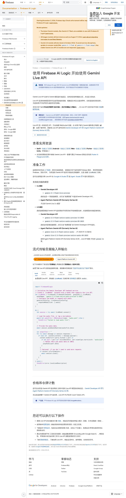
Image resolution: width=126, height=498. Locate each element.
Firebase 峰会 (65, 465)
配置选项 (36, 109)
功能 (100, 107)
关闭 (109, 25)
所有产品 (99, 486)
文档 (40, 2)
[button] (11, 38)
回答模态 (73, 279)
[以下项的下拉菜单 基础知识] (16, 12)
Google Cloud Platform (85, 486)
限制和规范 (44, 440)
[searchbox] (13, 19)
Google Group (98, 468)
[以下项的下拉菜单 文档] (44, 2)
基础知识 (11, 13)
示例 (57, 13)
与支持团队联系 (98, 462)
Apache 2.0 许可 (90, 444)
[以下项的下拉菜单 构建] (25, 2)
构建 (21, 2)
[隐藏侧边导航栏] (24, 494)
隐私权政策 (36, 494)
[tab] (36, 273)
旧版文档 (96, 478)
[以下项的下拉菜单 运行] (34, 2)
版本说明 (96, 471)
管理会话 (46, 428)
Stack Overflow (98, 465)
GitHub (31, 475)
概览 (3, 13)
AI (21, 13)
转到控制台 (114, 2)
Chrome (62, 486)
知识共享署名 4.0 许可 (59, 444)
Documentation (9, 8)
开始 (118, 25)
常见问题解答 (98, 475)
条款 (30, 494)
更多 (49, 2)
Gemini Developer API (45, 259)
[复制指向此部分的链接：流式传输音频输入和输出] (69, 249)
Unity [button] (77, 273)
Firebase (35, 68)
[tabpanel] (68, 324)
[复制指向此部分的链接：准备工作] (47, 165)
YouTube (63, 471)
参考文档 (50, 13)
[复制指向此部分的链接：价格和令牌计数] (57, 383)
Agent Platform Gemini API (66, 259)
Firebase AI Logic (28, 8)
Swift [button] (36, 273)
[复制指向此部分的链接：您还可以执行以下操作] (66, 416)
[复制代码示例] (102, 282)
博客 (106, 2)
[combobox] (72, 2)
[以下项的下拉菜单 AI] (24, 12)
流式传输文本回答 (73, 120)
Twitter (63, 468)
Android (53, 486)
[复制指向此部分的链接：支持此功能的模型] (50, 182)
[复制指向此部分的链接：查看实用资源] (54, 143)
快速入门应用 (47, 149)
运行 (31, 2)
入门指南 (47, 170)
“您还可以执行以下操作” (81, 268)
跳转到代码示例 (40, 135)
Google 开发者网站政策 (42, 446)
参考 (30, 465)
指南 (30, 462)
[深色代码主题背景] (99, 282)
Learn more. (53, 23)
